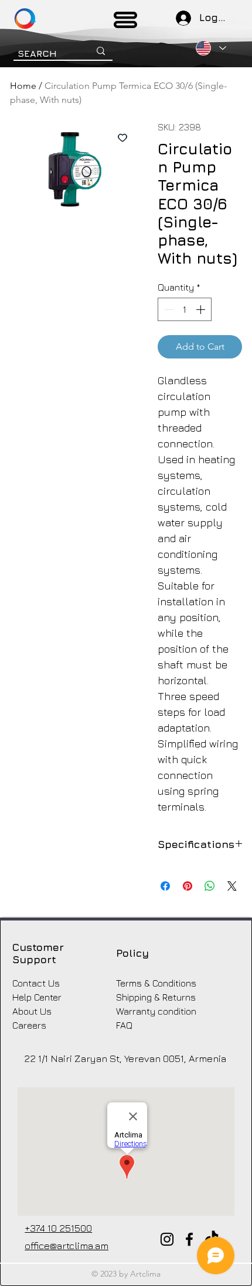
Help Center (37, 997)
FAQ (124, 1025)
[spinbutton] (184, 309)
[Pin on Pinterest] (188, 886)
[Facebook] (189, 1239)
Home (23, 85)
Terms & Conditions (156, 983)
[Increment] (201, 309)
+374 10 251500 (58, 1228)
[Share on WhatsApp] (210, 886)
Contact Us (36, 983)
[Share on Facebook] (165, 886)
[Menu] (126, 20)
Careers (29, 1025)
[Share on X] (232, 886)
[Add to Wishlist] (122, 137)
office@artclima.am (66, 1245)
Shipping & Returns (156, 997)
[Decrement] (167, 309)
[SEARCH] (101, 51)
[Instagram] (167, 1239)
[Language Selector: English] (210, 48)
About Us (32, 1011)
